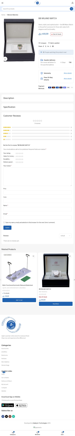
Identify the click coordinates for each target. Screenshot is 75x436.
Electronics (4, 355)
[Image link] (11, 324)
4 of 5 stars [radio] (21, 153)
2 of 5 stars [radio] (18, 153)
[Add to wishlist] (33, 256)
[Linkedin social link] (48, 46)
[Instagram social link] (9, 416)
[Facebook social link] (43, 46)
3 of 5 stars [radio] (19, 153)
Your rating (7, 153)
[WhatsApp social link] (50, 46)
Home (3, 14)
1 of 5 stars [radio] (16, 153)
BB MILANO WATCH (45, 289)
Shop (3, 374)
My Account (4, 384)
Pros (4, 189)
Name (5, 205)
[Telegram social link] (53, 46)
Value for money (8, 156)
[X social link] (45, 46)
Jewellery (4, 352)
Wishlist (3, 391)
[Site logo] (37, 2)
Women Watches (12, 14)
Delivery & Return (6, 381)
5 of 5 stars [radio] (22, 153)
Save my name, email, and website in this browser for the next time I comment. (30, 222)
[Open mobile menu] (2, 3)
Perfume (3, 358)
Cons (4, 197)
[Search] (71, 8)
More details (67, 73)
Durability (6, 159)
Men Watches (43, 292)
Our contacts (5, 377)
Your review (7, 166)
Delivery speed (8, 162)
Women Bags (5, 365)
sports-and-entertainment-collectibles (14, 288)
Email (5, 214)
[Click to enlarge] (5, 59)
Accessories (5, 348)
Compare (4, 387)
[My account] (73, 3)
